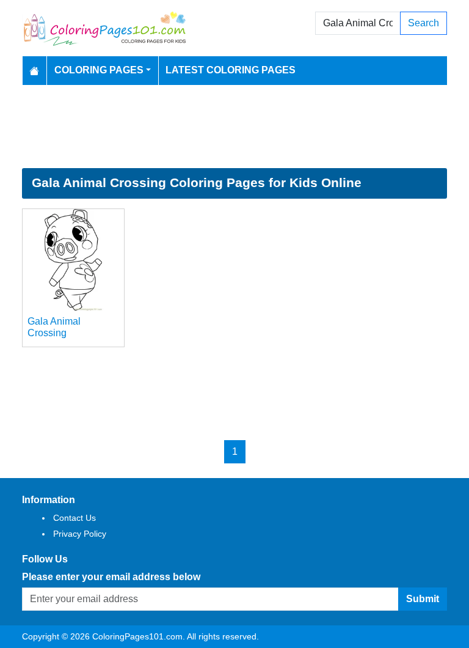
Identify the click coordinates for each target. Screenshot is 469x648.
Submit (422, 599)
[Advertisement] (234, 126)
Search (423, 23)
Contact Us (74, 518)
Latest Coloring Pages (230, 70)
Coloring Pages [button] (99, 70)
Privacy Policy (79, 534)
